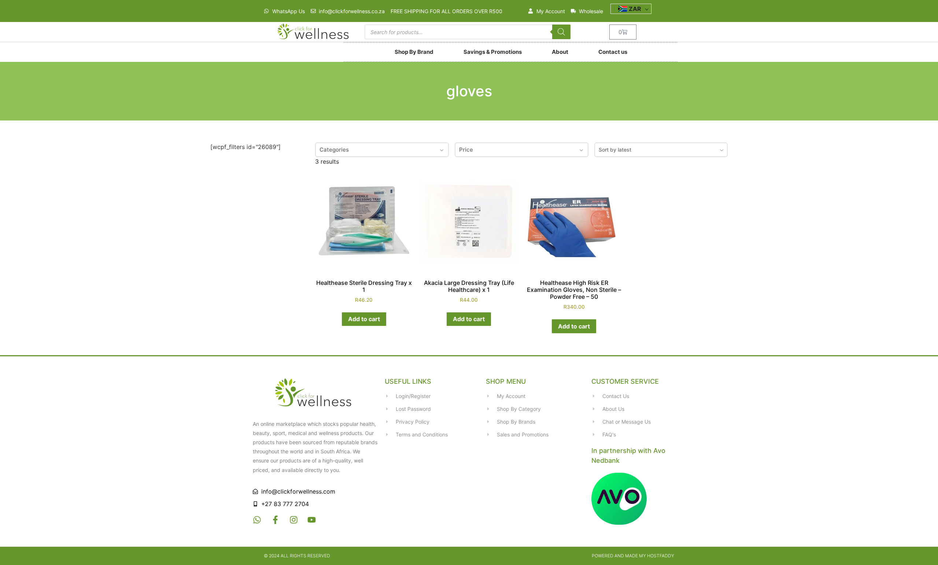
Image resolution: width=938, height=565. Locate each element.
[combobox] (661, 149)
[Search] (561, 32)
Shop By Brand (414, 51)
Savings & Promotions (493, 51)
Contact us (612, 51)
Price (466, 149)
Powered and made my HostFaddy (633, 555)
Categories (334, 149)
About (560, 51)
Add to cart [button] (364, 319)
